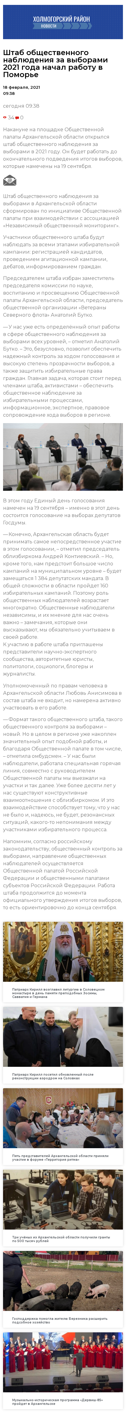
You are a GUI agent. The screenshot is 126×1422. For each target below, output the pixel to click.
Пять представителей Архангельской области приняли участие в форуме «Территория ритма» (60, 1158)
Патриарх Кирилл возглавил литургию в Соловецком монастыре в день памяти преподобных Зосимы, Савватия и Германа (58, 993)
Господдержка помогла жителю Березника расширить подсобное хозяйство (60, 1320)
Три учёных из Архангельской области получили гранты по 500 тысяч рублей (61, 1239)
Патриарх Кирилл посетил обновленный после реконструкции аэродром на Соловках (53, 1076)
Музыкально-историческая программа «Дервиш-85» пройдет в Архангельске (57, 1402)
